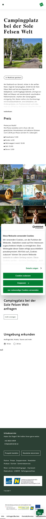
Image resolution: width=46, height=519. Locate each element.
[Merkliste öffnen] (8, 4)
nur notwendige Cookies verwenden (23, 290)
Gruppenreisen (21, 460)
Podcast (6, 463)
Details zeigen (32, 268)
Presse (12, 460)
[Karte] (6, 4)
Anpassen (21, 283)
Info (2, 516)
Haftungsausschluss (28, 471)
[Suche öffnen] (10, 4)
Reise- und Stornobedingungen (15, 468)
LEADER (17, 471)
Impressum (31, 468)
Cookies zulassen (23, 276)
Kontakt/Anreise (27, 516)
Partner (6, 460)
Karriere (13, 463)
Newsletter (32, 460)
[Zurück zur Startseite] (41, 4)
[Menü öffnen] (3, 4)
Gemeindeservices (24, 463)
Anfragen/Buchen (13, 516)
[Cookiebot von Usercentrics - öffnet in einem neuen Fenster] (32, 227)
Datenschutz (8, 471)
